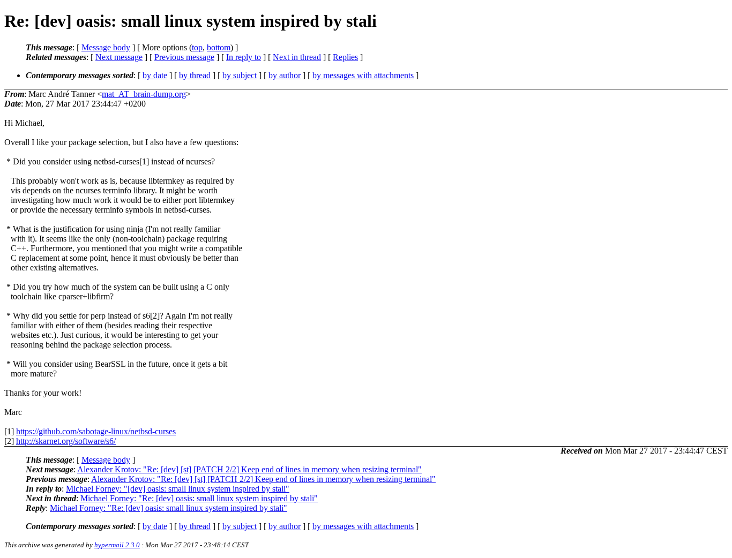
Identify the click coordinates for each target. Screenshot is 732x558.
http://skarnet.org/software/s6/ (66, 441)
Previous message (184, 57)
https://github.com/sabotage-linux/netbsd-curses (96, 431)
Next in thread (297, 57)
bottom (218, 47)
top (197, 47)
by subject (239, 75)
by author (284, 75)
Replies (345, 57)
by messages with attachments (363, 75)
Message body (105, 47)
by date (155, 75)
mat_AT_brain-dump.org (144, 94)
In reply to (243, 57)
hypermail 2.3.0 (117, 545)
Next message (119, 57)
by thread (195, 75)
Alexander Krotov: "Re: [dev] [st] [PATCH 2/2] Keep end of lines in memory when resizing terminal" (249, 469)
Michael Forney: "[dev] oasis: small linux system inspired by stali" (177, 488)
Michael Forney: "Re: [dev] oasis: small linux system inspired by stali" (199, 498)
